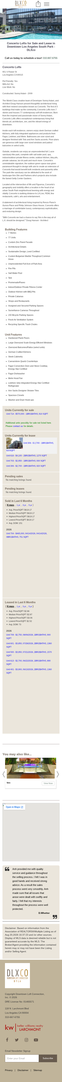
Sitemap (37, 1070)
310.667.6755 (50, 58)
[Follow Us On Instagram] (26, 1040)
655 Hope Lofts (13, 783)
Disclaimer (23, 1070)
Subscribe (48, 1058)
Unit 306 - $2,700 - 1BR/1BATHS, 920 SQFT (26, 466)
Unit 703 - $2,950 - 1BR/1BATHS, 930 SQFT (26, 461)
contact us (18, 426)
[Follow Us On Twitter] (17, 1040)
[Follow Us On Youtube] (36, 1040)
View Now (48, 783)
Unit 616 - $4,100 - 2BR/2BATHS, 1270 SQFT (26, 455)
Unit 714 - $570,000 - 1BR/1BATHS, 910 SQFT (27, 414)
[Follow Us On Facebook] (7, 1040)
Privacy (9, 1070)
